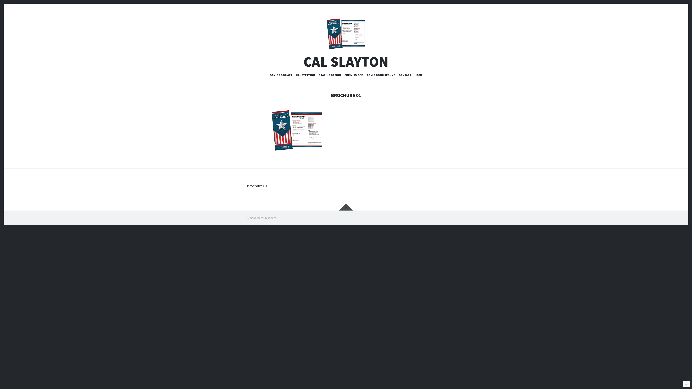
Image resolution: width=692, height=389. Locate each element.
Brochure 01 (257, 185)
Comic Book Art (281, 75)
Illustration (305, 75)
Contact (405, 75)
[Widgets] (346, 207)
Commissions (353, 75)
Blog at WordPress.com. (262, 218)
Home (419, 75)
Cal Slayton (346, 62)
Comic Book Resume (381, 75)
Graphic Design (329, 75)
